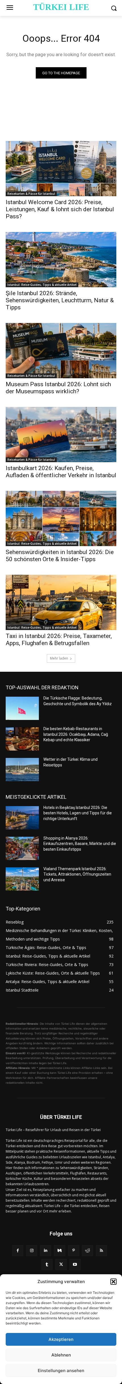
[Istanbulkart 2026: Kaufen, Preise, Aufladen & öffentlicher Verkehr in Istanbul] (61, 434)
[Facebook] (17, 1250)
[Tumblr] (46, 1264)
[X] (60, 1264)
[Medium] (59, 1250)
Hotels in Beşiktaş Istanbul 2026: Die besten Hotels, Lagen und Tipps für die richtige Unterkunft (77, 813)
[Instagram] (31, 1250)
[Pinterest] (73, 1250)
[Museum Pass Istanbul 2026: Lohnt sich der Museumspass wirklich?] (61, 350)
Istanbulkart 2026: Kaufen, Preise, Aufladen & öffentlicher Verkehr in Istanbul (61, 472)
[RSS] (101, 1250)
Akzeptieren (61, 1339)
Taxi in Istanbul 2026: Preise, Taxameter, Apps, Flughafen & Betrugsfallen (59, 639)
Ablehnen (61, 1355)
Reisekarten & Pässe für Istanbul (31, 194)
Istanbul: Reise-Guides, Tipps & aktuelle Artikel (42, 285)
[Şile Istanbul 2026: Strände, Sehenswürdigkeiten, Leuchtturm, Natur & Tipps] (61, 259)
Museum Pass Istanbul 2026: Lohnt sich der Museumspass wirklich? (58, 388)
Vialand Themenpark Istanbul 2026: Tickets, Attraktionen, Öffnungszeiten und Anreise (77, 874)
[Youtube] (75, 1264)
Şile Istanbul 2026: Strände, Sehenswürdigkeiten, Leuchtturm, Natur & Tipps (60, 300)
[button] (113, 1281)
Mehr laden (59, 658)
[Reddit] (87, 1250)
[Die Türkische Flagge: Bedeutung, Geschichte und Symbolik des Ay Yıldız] (22, 708)
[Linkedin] (45, 1250)
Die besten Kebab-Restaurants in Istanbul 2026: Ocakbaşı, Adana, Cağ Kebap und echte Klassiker (75, 734)
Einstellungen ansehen (61, 1370)
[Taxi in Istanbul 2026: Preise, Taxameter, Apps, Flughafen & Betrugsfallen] (61, 602)
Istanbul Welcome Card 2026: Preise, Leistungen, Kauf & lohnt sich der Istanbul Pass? (60, 209)
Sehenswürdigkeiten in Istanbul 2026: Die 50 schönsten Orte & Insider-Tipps (60, 556)
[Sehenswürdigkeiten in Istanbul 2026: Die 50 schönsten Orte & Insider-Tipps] (61, 518)
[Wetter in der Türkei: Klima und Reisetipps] (22, 769)
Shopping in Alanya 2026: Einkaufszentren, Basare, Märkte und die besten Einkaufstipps (79, 843)
